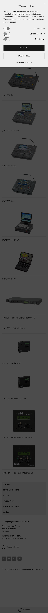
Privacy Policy (21, 62)
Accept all (24, 48)
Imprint (29, 62)
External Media (36, 34)
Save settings (24, 56)
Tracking (38, 39)
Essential (38, 28)
